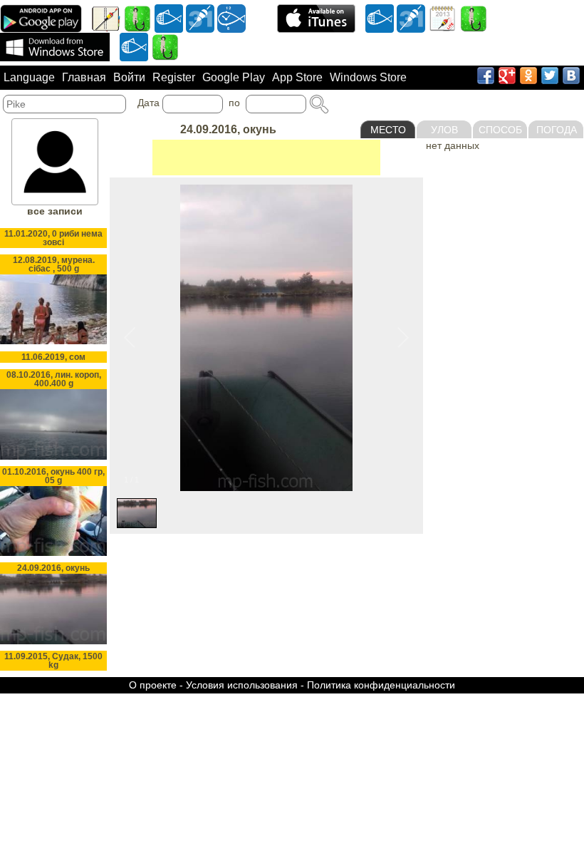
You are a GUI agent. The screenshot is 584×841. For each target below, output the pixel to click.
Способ (500, 129)
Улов (444, 129)
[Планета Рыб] (169, 18)
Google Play (233, 77)
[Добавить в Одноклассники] (528, 75)
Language (29, 77)
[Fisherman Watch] (231, 18)
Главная (84, 77)
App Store (297, 77)
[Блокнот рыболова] (106, 18)
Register (173, 77)
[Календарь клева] (200, 18)
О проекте (153, 685)
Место (388, 129)
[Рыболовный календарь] (442, 18)
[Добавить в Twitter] (549, 75)
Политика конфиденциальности (381, 685)
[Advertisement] (266, 157)
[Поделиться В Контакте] (571, 75)
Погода (556, 129)
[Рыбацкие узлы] (473, 18)
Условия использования (242, 685)
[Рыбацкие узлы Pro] (137, 18)
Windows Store (368, 77)
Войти (129, 77)
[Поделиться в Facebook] (485, 75)
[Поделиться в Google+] (507, 75)
